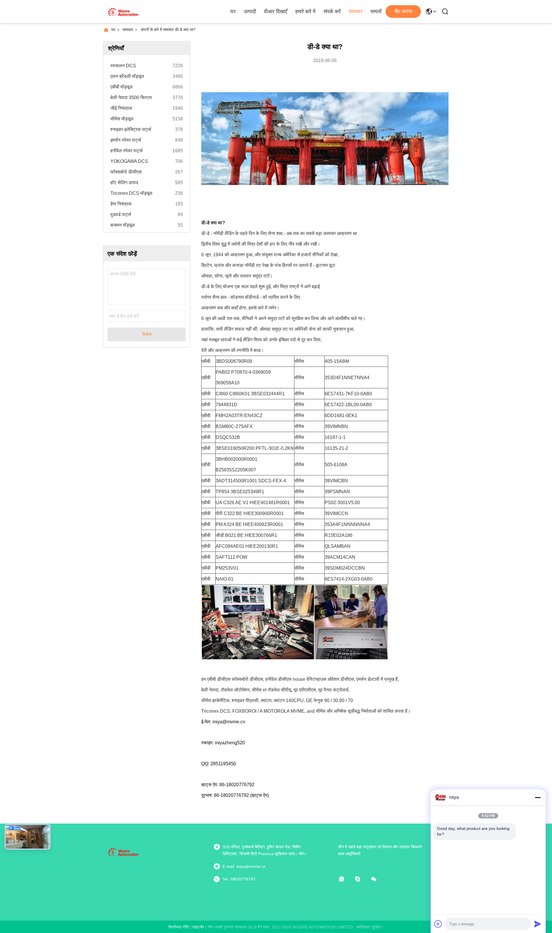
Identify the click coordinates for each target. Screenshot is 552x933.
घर (233, 11)
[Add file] (438, 923)
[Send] (537, 923)
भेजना (147, 334)
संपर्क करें (332, 11)
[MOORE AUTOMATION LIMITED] (123, 11)
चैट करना (403, 11)
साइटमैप (198, 927)
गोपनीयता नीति (178, 927)
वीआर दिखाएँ (275, 11)
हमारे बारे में (305, 11)
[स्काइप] (361, 879)
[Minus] (537, 797)
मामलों (376, 11)
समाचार (356, 11)
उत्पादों (250, 11)
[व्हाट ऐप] (345, 879)
